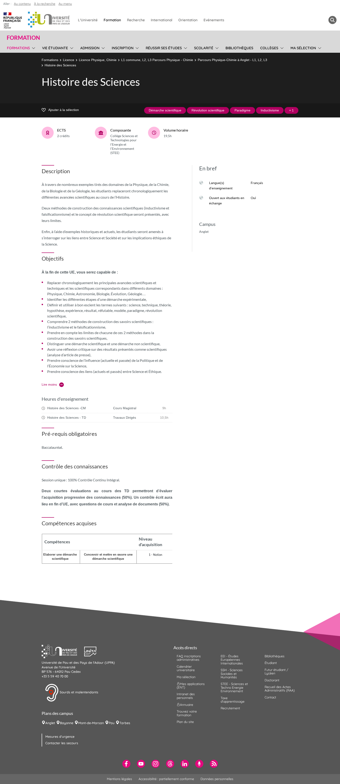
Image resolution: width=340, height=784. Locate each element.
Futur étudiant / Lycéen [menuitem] (276, 671)
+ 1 (291, 110)
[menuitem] (126, 763)
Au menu (65, 4)
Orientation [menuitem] (188, 20)
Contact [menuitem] (270, 697)
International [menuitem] (161, 20)
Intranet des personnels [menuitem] (186, 696)
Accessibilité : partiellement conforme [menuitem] (166, 779)
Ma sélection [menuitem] (303, 48)
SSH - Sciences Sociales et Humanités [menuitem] (232, 673)
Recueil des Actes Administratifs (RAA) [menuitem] (280, 688)
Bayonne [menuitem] (66, 723)
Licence (68, 60)
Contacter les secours (61, 743)
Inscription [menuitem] (122, 48)
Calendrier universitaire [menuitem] (186, 668)
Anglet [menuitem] (50, 723)
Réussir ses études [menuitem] (164, 48)
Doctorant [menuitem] (272, 680)
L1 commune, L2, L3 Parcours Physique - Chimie (157, 60)
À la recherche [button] (44, 4)
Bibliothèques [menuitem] (239, 48)
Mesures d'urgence (59, 737)
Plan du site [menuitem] (185, 722)
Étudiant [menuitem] (271, 663)
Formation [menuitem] (112, 20)
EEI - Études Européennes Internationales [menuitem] (232, 659)
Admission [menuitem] (89, 48)
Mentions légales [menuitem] (119, 779)
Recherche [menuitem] (136, 20)
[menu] (32, 47)
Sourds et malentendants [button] (78, 692)
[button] (63, 650)
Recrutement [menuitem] (230, 708)
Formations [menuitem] (18, 48)
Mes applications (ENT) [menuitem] (191, 685)
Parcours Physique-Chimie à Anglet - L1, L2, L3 (232, 60)
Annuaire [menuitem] (186, 705)
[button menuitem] (332, 20)
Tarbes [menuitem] (124, 723)
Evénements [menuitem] (214, 20)
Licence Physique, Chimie (98, 60)
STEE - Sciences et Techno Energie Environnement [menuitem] (234, 687)
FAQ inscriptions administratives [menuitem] (189, 658)
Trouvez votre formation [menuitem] (187, 713)
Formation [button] (23, 37)
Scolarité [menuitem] (203, 48)
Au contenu (22, 4)
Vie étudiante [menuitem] (55, 48)
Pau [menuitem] (111, 723)
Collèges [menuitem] (269, 48)
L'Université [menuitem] (88, 20)
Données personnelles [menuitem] (217, 779)
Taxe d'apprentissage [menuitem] (232, 700)
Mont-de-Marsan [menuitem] (91, 723)
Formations (50, 60)
